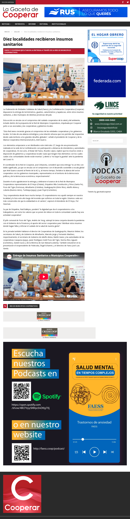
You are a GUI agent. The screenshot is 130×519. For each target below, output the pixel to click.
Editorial (44, 24)
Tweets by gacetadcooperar (99, 191)
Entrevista (20, 24)
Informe (32, 24)
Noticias (5, 24)
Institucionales (59, 24)
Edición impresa (8, 2)
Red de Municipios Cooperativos (24, 306)
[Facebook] (123, 2)
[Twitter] (128, 2)
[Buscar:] (107, 141)
